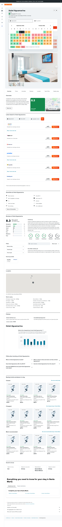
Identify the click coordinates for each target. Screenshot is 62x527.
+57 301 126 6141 (12, 17)
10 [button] (23, 35)
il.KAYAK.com (8, 517)
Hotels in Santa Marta (46, 493)
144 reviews (18, 13)
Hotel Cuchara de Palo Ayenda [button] (53, 421)
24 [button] (23, 40)
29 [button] (17, 43)
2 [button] (20, 32)
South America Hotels (18, 517)
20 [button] (11, 40)
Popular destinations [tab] (21, 486)
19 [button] (35, 40)
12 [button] (35, 37)
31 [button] (50, 43)
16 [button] (20, 37)
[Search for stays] (2, 11)
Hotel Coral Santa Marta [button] (52, 396)
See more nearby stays (55, 380)
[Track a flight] (2, 19)
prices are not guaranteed (30, 503)
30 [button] (20, 43)
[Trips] (2, 22)
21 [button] (14, 40)
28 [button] (14, 43)
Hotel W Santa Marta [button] (10, 396)
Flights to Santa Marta (13, 493)
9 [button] (20, 35)
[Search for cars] (2, 13)
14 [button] (14, 37)
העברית (41, 1)
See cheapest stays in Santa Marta (53, 406)
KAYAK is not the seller (12, 507)
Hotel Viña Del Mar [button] (24, 396)
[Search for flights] (2, 8)
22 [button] (17, 40)
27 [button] (11, 43)
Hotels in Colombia (27, 517)
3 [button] (50, 32)
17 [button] (23, 37)
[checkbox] (12, 260)
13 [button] (11, 37)
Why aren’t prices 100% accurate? (14, 511)
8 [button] (17, 35)
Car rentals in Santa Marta (30, 493)
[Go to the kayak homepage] (8, 4)
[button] (60, 1)
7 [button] (14, 35)
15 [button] (17, 37)
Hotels (13, 517)
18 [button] (26, 37)
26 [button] (29, 40)
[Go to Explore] (2, 16)
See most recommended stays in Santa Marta (51, 431)
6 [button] (11, 35)
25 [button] (26, 40)
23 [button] (20, 40)
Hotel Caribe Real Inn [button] (38, 396)
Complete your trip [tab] (11, 486)
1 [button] (17, 32)
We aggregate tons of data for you (14, 509)
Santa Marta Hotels (35, 517)
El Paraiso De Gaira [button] (37, 421)
